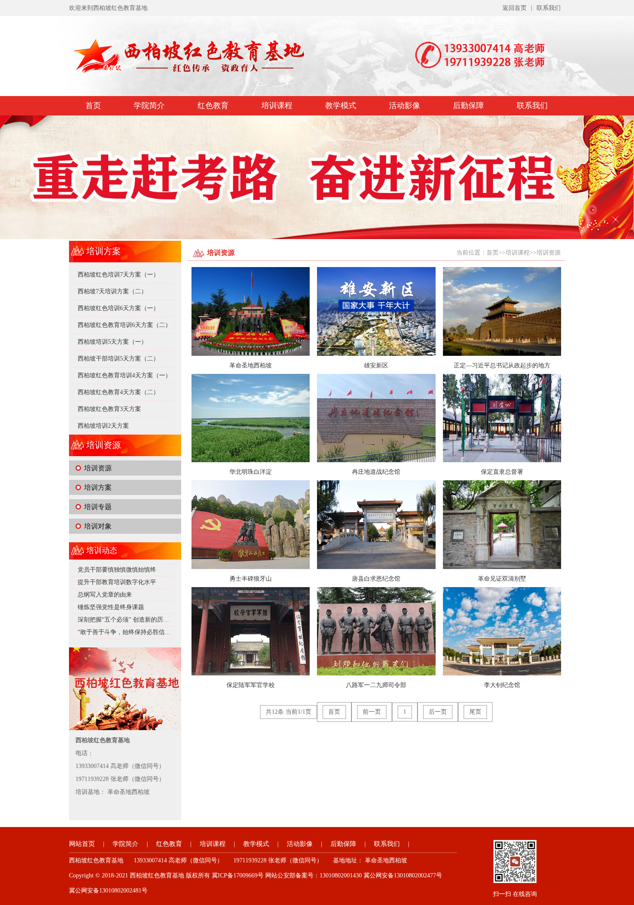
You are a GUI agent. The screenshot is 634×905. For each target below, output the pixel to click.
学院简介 (149, 105)
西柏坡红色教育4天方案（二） (118, 392)
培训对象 (98, 526)
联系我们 (549, 8)
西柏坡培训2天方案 (103, 426)
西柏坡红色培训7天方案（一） (118, 274)
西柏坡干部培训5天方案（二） (118, 358)
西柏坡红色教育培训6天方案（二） (124, 325)
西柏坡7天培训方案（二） (112, 291)
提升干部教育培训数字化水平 (117, 582)
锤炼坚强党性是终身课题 (111, 607)
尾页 (475, 712)
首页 (93, 105)
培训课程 (276, 105)
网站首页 (82, 843)
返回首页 (514, 8)
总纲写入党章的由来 (105, 594)
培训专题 (98, 506)
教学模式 (340, 105)
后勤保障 (468, 105)
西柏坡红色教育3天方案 (109, 409)
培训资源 (98, 468)
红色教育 (213, 105)
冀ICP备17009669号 (238, 875)
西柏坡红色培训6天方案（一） (118, 308)
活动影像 (404, 105)
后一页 (438, 712)
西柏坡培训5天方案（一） (112, 342)
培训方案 (98, 487)
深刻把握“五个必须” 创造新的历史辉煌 (129, 619)
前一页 (372, 712)
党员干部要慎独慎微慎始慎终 (117, 569)
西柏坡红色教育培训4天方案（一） (124, 375)
